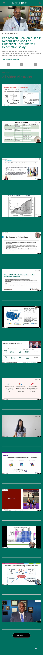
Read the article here (10, 59)
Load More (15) (22, 635)
